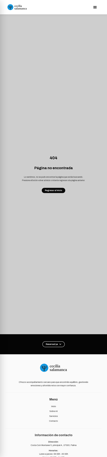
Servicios (53, 416)
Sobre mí (53, 411)
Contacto (53, 421)
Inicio (53, 406)
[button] (95, 7)
